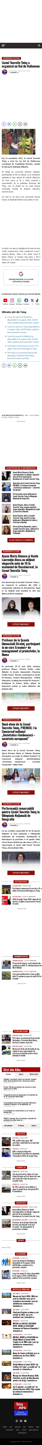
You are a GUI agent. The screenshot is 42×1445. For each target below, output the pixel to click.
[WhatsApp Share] (15, 124)
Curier (8, 1074)
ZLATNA (24, 1430)
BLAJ (24, 1427)
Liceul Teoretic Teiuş (11, 417)
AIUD (10, 1427)
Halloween (35, 415)
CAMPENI (30, 1427)
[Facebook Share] (4, 124)
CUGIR (37, 1427)
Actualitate (8, 1126)
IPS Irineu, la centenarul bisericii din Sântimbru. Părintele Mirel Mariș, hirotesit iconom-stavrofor (22, 355)
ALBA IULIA (17, 1427)
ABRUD (5, 1427)
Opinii (33, 1126)
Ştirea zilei (34, 1074)
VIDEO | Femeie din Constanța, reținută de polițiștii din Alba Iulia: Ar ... (20, 1119)
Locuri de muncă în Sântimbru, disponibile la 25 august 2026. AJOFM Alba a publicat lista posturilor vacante (23, 320)
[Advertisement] (21, 21)
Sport (21, 1074)
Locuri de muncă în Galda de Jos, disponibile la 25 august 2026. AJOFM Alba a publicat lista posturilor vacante (23, 339)
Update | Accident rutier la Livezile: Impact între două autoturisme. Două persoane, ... (20, 1080)
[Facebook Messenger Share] (9, 124)
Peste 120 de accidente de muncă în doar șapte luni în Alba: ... (20, 1088)
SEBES (17, 1430)
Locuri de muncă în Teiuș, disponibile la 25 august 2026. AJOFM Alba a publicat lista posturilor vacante (23, 329)
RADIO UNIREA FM (33, 1430)
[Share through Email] (25, 124)
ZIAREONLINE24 (22, 1433)
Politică (21, 1126)
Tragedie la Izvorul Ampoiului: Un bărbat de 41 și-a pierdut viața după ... (21, 1096)
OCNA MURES (9, 1430)
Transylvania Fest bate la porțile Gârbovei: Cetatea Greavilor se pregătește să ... (20, 1103)
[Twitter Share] (20, 124)
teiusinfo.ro (14, 72)
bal (27, 415)
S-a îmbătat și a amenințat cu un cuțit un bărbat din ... (19, 1111)
